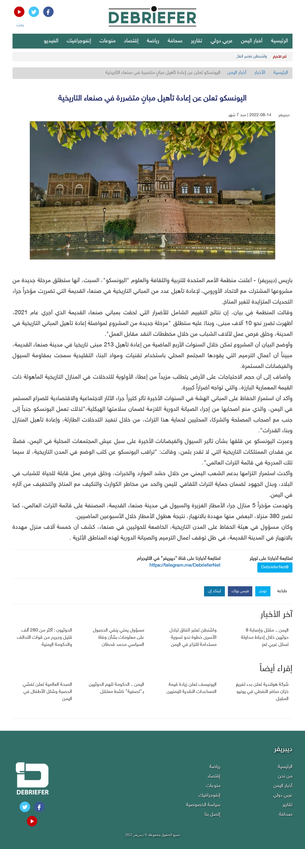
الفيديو (51, 41)
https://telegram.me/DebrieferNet (185, 565)
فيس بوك (240, 591)
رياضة (153, 41)
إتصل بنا (212, 814)
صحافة (175, 41)
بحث (20, 25)
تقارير (196, 41)
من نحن (285, 776)
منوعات (107, 41)
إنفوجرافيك (79, 41)
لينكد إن (214, 591)
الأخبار (259, 73)
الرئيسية (279, 41)
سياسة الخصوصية (203, 805)
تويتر (263, 591)
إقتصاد (131, 41)
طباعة (282, 591)
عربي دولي (222, 41)
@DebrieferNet (275, 567)
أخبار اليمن (251, 41)
